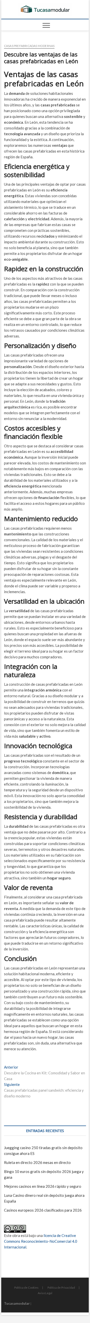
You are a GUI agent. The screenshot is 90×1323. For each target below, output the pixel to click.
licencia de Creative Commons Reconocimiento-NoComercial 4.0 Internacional (40, 1241)
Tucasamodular (17, 1303)
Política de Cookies (26, 1287)
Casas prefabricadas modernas (29, 46)
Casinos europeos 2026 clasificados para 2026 (43, 1210)
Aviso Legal (45, 1293)
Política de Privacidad (61, 1287)
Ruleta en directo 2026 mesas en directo (37, 1162)
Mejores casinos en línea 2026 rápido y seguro (42, 1186)
